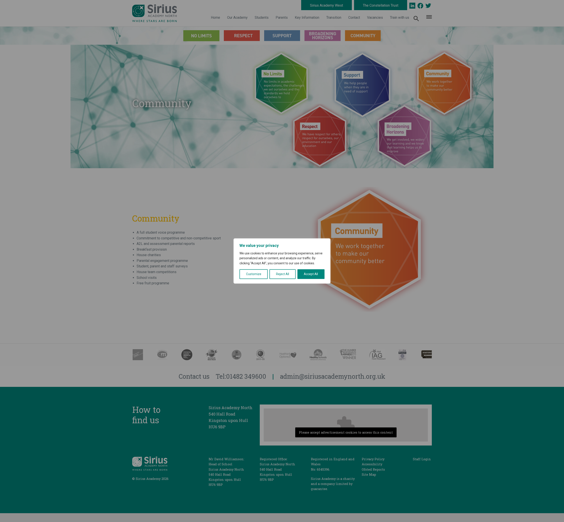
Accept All (311, 274)
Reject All (282, 274)
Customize (253, 274)
